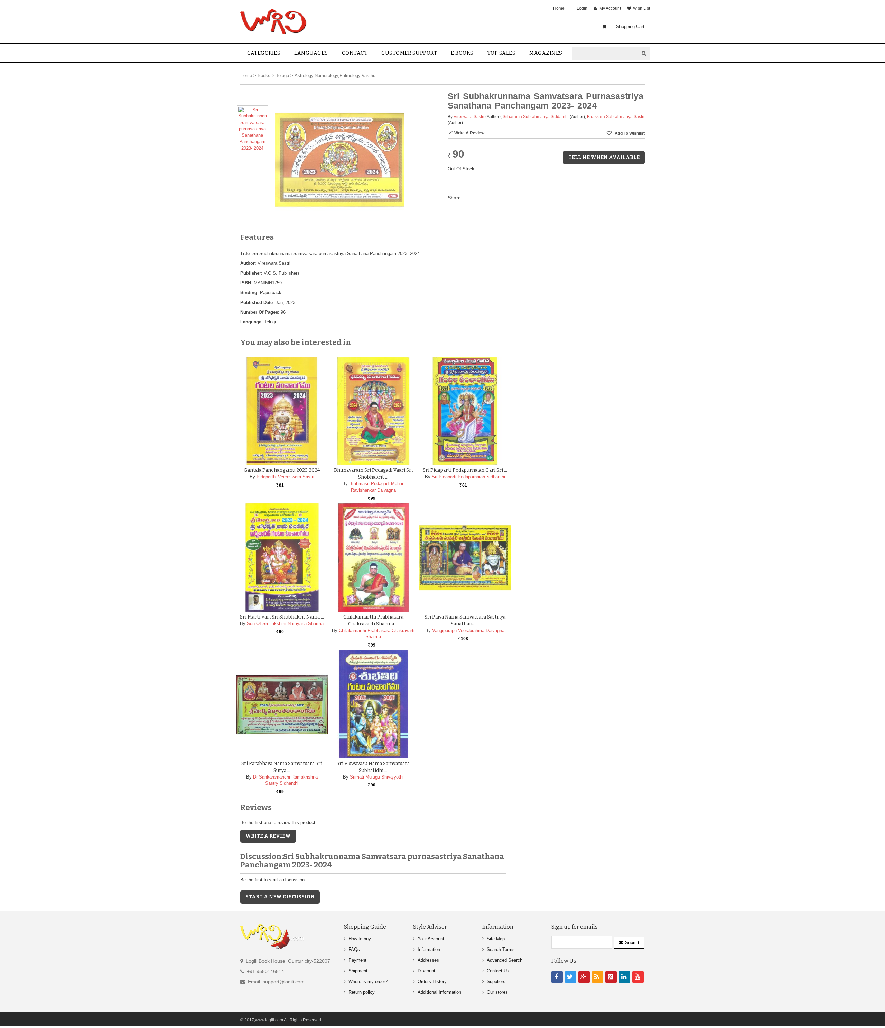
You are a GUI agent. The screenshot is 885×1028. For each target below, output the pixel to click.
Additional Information (439, 992)
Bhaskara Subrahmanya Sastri (615, 116)
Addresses (428, 960)
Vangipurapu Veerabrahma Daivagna (468, 630)
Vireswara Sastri (469, 116)
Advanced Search (504, 960)
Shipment (357, 970)
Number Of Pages (259, 312)
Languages (311, 53)
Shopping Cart (630, 26)
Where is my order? (368, 981)
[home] (274, 21)
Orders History (432, 981)
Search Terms (501, 949)
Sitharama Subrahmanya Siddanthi (536, 116)
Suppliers (496, 981)
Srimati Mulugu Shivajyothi (376, 777)
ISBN (245, 282)
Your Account (431, 938)
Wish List (641, 8)
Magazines (545, 53)
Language (250, 321)
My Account (610, 8)
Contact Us (498, 970)
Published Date (256, 302)
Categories (263, 53)
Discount (426, 970)
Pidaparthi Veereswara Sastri (285, 476)
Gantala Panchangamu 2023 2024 (282, 470)
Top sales (501, 53)
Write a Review (469, 133)
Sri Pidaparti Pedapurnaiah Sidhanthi (468, 476)
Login (582, 8)
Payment (357, 960)
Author (247, 263)
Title (245, 253)
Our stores (497, 992)
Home (559, 8)
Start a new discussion (280, 897)
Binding (248, 292)
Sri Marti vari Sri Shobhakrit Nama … (282, 617)
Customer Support (409, 53)
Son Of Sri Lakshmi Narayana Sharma (285, 623)
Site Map (496, 938)
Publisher (250, 273)
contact (355, 53)
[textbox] (605, 53)
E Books (462, 53)
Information (429, 949)
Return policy (361, 992)
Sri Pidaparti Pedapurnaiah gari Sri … (465, 470)
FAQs (354, 949)
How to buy (359, 938)
